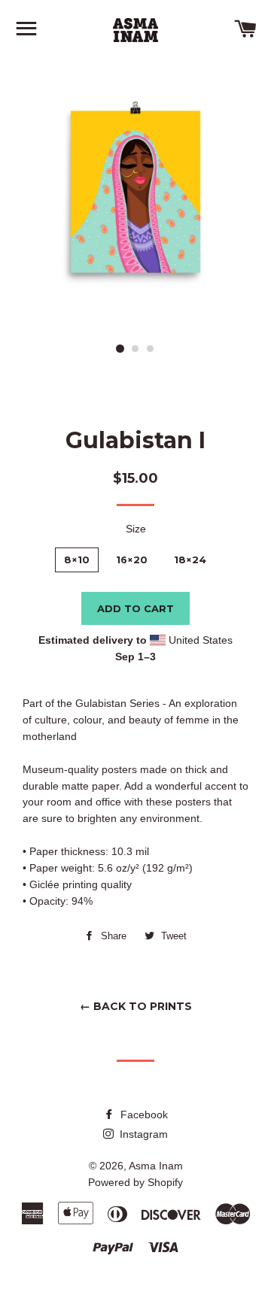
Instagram (142, 1134)
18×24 (190, 559)
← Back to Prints (136, 1006)
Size (136, 529)
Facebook (142, 1115)
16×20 (132, 559)
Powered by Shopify (135, 1182)
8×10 (77, 559)
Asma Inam (156, 1166)
